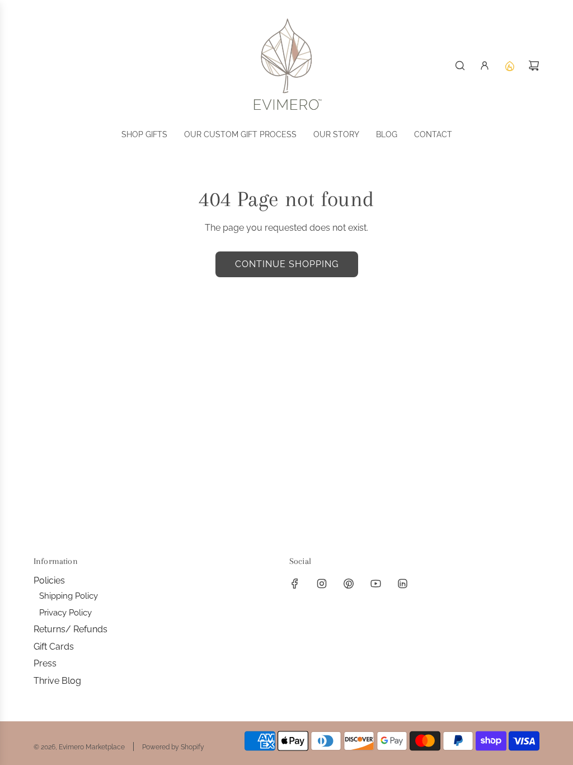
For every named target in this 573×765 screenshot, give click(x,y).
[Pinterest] (348, 583)
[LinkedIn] (402, 583)
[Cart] (534, 65)
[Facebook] (295, 583)
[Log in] (484, 65)
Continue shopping (287, 264)
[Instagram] (321, 583)
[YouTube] (375, 583)
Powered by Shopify (173, 747)
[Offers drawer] (509, 65)
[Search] (460, 65)
